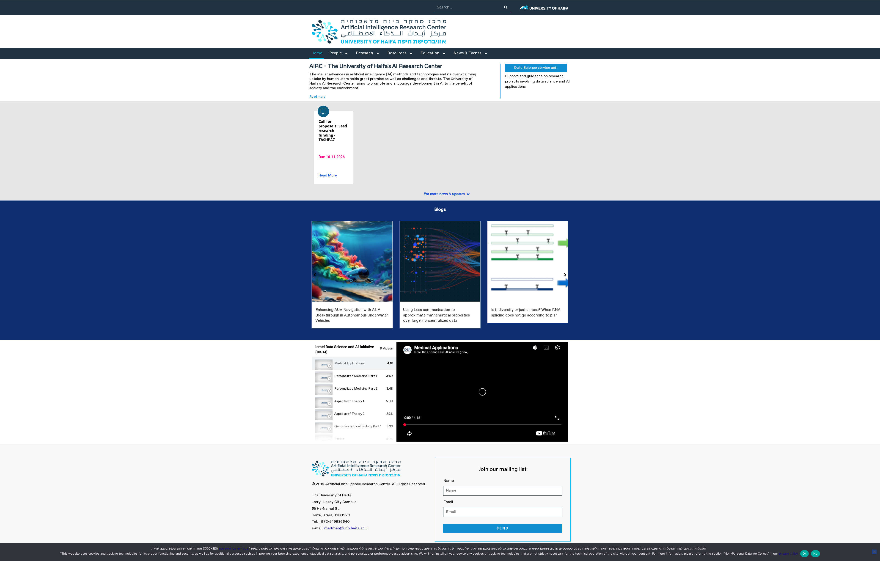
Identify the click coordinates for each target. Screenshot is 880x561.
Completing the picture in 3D (516, 310)
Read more (317, 97)
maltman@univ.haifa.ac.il (345, 528)
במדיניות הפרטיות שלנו (233, 549)
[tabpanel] (482, 392)
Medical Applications (349, 363)
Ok (805, 553)
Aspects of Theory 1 (349, 401)
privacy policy (788, 554)
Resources (396, 53)
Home (316, 53)
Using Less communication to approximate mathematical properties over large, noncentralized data (348, 315)
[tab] (354, 363)
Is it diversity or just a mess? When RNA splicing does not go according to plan (438, 312)
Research (364, 53)
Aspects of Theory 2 (349, 414)
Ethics (339, 439)
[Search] (506, 7)
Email (448, 502)
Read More (328, 175)
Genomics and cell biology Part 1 (357, 426)
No (815, 553)
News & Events (467, 53)
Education (430, 53)
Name (448, 481)
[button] (402, 96)
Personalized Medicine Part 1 (355, 376)
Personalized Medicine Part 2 (355, 389)
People (335, 53)
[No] (874, 552)
